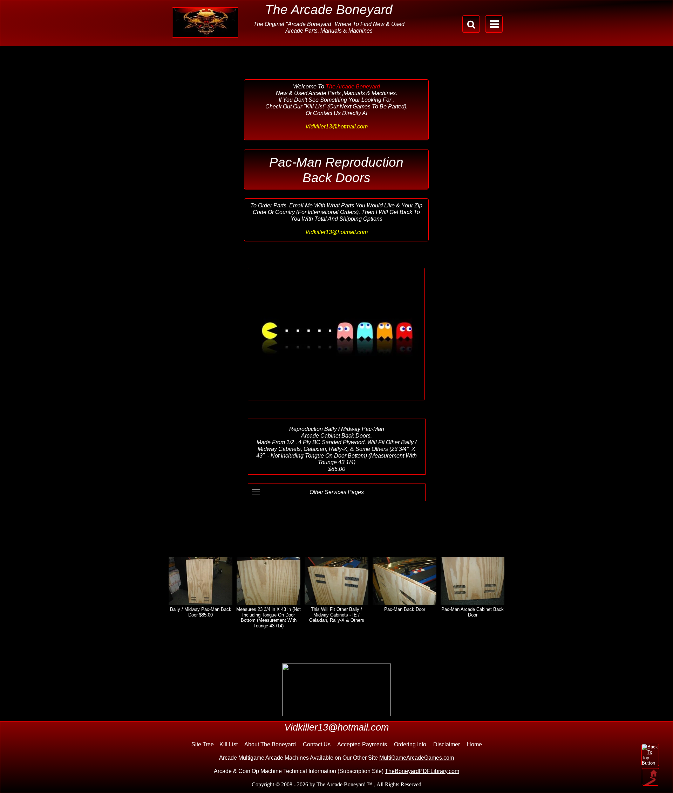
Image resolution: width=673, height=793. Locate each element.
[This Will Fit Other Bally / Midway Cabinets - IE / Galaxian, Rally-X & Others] (336, 581)
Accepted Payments (362, 744)
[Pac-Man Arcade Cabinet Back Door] (472, 581)
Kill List (228, 744)
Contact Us (317, 744)
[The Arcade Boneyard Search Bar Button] (471, 24)
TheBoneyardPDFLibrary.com (422, 771)
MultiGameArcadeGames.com (416, 758)
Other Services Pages (337, 492)
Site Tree (202, 744)
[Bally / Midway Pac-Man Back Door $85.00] (200, 581)
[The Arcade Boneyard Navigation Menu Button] (494, 24)
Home (474, 744)
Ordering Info (410, 744)
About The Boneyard (270, 744)
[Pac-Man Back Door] (404, 581)
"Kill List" (315, 106)
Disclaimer (447, 744)
